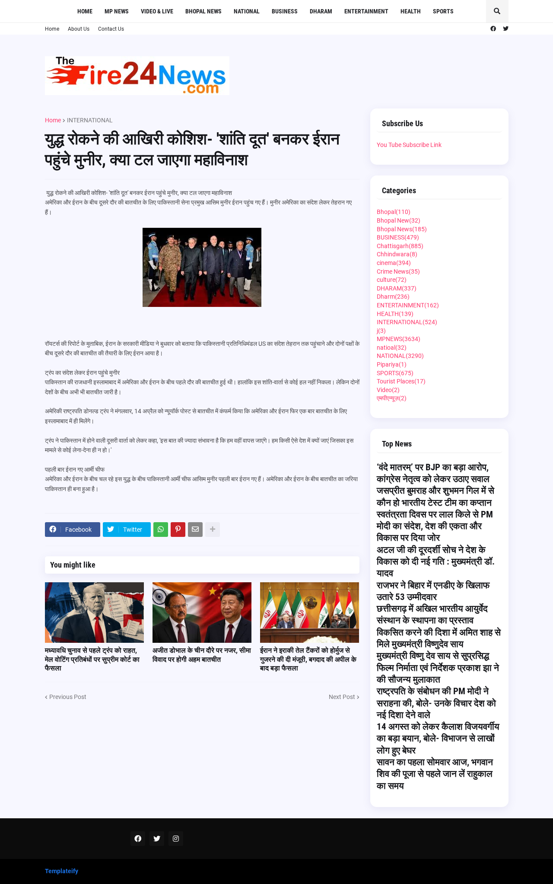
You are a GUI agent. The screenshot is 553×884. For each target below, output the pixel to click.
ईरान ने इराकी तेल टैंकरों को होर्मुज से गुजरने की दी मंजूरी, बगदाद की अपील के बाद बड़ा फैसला (308, 659)
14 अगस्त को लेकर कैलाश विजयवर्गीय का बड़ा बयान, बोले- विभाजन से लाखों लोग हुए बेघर (438, 738)
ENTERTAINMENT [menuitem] (366, 11)
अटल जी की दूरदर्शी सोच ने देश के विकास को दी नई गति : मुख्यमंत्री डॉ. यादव (436, 562)
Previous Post (67, 696)
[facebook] (493, 29)
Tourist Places (401, 381)
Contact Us (111, 29)
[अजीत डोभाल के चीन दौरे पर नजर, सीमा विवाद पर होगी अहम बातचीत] (202, 612)
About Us (78, 29)
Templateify (61, 871)
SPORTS (395, 373)
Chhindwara (397, 254)
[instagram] (175, 838)
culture (392, 279)
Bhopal (393, 211)
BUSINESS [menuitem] (285, 11)
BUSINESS (398, 237)
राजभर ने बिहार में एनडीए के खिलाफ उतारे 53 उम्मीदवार (433, 591)
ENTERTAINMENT (408, 305)
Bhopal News (402, 229)
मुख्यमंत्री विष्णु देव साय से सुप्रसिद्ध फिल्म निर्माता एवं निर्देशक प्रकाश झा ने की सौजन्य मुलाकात (438, 668)
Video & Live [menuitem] (157, 11)
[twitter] (506, 29)
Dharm (393, 296)
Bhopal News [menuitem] (203, 11)
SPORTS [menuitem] (443, 11)
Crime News (398, 271)
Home (52, 29)
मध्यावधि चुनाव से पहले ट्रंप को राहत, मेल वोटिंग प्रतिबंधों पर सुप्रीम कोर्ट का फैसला (92, 659)
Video (388, 389)
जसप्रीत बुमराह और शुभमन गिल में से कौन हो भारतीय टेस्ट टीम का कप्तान (435, 496)
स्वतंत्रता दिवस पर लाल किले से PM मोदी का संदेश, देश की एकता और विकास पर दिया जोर (435, 526)
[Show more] (212, 529)
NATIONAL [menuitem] (247, 11)
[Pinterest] (178, 529)
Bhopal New (398, 220)
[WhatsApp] (160, 529)
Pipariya (392, 364)
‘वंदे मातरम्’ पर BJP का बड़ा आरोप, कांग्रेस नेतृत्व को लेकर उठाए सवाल (433, 473)
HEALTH (395, 313)
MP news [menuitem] (117, 11)
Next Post (342, 696)
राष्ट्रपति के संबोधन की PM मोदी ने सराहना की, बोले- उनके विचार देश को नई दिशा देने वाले (436, 703)
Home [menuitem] (84, 11)
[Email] (195, 529)
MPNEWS (398, 338)
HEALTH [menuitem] (410, 11)
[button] (497, 11)
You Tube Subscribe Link (409, 144)
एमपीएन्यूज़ (392, 398)
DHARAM (396, 288)
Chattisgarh (400, 246)
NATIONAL (400, 355)
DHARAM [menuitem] (321, 11)
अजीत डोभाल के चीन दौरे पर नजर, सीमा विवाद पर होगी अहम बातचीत (202, 655)
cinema (394, 262)
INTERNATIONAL (90, 120)
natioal (392, 347)
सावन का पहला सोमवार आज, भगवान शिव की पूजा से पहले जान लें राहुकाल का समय (435, 774)
